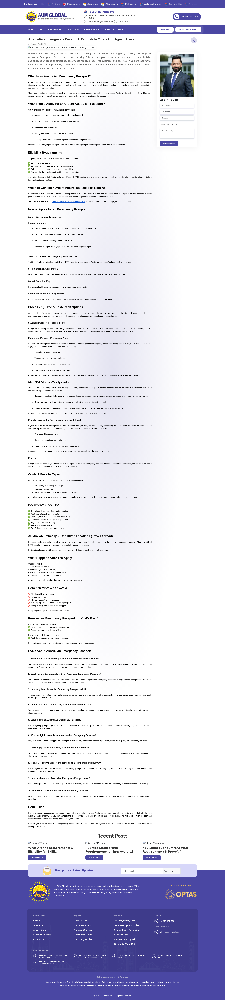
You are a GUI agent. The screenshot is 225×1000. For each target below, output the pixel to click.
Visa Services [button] (55, 29)
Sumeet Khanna (91, 29)
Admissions (73, 29)
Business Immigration (125, 939)
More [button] (121, 29)
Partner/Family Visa (124, 920)
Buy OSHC (165, 29)
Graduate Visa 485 (124, 944)
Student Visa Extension (127, 930)
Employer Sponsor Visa (126, 925)
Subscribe (169, 871)
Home (30, 29)
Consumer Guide (83, 934)
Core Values (80, 920)
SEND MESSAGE (169, 143)
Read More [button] (37, 857)
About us (38, 925)
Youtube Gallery (82, 925)
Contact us (108, 29)
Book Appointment (188, 29)
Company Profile (83, 939)
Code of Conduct (83, 930)
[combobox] (163, 124)
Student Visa (121, 934)
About (41, 29)
